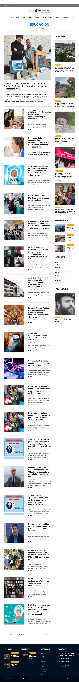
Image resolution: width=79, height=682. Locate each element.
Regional (23, 17)
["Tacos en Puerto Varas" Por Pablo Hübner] (65, 304)
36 (46, 634)
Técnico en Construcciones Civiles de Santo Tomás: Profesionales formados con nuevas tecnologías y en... (25, 86)
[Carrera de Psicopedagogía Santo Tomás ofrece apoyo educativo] (14, 342)
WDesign (29, 679)
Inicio (36, 28)
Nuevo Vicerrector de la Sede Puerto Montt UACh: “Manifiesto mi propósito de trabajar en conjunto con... (39, 471)
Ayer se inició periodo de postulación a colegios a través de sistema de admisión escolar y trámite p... (39, 443)
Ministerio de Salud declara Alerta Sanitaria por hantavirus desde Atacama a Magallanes (65, 140)
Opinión (37, 17)
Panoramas (57, 17)
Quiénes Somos (71, 678)
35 (43, 634)
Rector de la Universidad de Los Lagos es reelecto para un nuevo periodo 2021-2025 (39, 527)
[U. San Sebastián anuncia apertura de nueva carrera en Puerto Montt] (14, 368)
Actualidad (58, 280)
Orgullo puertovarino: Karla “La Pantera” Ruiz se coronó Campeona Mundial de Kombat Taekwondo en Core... (64, 176)
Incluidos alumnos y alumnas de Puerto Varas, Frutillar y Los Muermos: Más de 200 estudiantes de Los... (39, 554)
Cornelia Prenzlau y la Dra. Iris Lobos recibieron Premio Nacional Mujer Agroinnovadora (65, 211)
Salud (56, 283)
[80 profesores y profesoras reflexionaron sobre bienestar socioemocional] (14, 587)
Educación (30, 17)
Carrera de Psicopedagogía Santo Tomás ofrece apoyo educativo (37, 336)
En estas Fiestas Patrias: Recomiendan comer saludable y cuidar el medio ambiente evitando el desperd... (38, 312)
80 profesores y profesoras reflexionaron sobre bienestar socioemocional (38, 582)
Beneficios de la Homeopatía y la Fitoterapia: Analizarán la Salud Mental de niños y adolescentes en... (38, 142)
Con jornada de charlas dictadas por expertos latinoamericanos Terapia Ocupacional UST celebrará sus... (39, 170)
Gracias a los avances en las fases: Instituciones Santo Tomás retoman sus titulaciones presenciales (39, 224)
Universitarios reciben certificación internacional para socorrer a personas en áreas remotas (39, 389)
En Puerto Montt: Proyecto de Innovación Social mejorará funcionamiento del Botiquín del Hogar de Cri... (38, 253)
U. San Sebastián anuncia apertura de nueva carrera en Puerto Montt (39, 363)
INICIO (12, 17)
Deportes (43, 17)
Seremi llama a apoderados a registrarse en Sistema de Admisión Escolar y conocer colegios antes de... (39, 500)
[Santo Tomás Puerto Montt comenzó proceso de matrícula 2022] (14, 203)
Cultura (50, 17)
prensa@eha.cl (64, 658)
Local (17, 17)
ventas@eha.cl (64, 661)
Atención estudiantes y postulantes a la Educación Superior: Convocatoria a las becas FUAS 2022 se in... (39, 282)
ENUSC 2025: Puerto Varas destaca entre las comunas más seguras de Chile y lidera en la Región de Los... (64, 69)
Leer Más (30, 129)
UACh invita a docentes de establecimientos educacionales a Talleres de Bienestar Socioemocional (39, 609)
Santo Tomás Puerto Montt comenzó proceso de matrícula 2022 (38, 198)
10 (38, 634)
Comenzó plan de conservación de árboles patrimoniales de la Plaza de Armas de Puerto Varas (64, 105)
